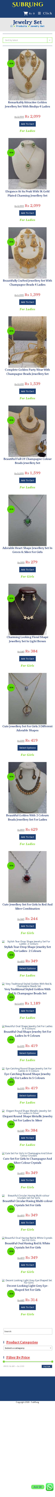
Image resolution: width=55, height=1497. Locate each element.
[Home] (11, 26)
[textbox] (28, 1348)
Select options (27, 748)
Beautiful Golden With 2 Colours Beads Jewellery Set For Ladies (27, 817)
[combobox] (28, 1348)
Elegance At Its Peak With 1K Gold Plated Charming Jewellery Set (27, 193)
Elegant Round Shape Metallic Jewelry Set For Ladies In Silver (27, 1118)
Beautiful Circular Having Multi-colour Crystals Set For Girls (28, 1203)
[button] (27, 52)
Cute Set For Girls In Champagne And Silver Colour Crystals (27, 1161)
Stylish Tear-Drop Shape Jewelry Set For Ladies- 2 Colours (27, 949)
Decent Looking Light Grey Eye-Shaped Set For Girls (27, 1288)
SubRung (27, 4)
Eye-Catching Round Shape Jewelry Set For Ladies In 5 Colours (27, 1076)
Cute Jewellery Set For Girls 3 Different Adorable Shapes (27, 728)
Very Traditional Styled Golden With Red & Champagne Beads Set (27, 991)
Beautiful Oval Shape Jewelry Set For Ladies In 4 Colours (27, 1034)
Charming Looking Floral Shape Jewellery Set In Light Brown (27, 639)
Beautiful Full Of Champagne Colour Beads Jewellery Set (27, 461)
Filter (47, 1366)
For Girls (27, 576)
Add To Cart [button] (27, 124)
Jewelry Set (37, 26)
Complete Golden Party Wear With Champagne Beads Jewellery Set (27, 372)
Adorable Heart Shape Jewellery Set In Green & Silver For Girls (27, 550)
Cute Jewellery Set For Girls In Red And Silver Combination (27, 906)
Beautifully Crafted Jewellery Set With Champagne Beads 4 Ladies (27, 283)
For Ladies (27, 130)
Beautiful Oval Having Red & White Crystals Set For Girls (27, 1245)
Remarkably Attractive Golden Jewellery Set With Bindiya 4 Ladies (27, 104)
